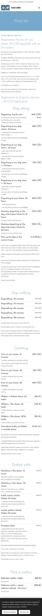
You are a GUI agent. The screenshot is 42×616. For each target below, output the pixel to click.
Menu (39, 8)
